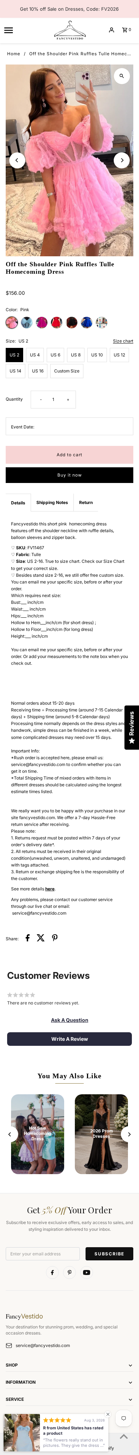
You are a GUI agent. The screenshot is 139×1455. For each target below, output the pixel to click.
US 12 (119, 355)
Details (18, 502)
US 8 (76, 355)
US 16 (37, 371)
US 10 (97, 355)
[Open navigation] (25, 30)
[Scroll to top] (124, 1436)
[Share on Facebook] (28, 938)
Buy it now (69, 475)
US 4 (35, 355)
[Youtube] (86, 1272)
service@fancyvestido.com (43, 1345)
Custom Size (66, 371)
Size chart (123, 341)
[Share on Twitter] (41, 938)
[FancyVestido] (69, 30)
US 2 (14, 355)
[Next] (122, 160)
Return (86, 502)
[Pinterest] (69, 1272)
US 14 (15, 371)
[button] (69, 1020)
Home (13, 53)
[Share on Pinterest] (55, 938)
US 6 (55, 355)
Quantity (14, 399)
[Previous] (17, 160)
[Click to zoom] (122, 76)
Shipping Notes (52, 502)
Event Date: (22, 427)
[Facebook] (52, 1272)
